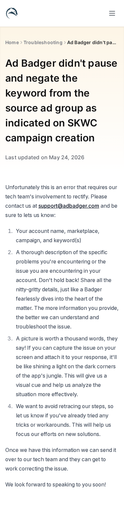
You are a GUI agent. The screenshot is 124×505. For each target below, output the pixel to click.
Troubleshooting (42, 42)
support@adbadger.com (68, 205)
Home (12, 42)
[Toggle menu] (112, 13)
